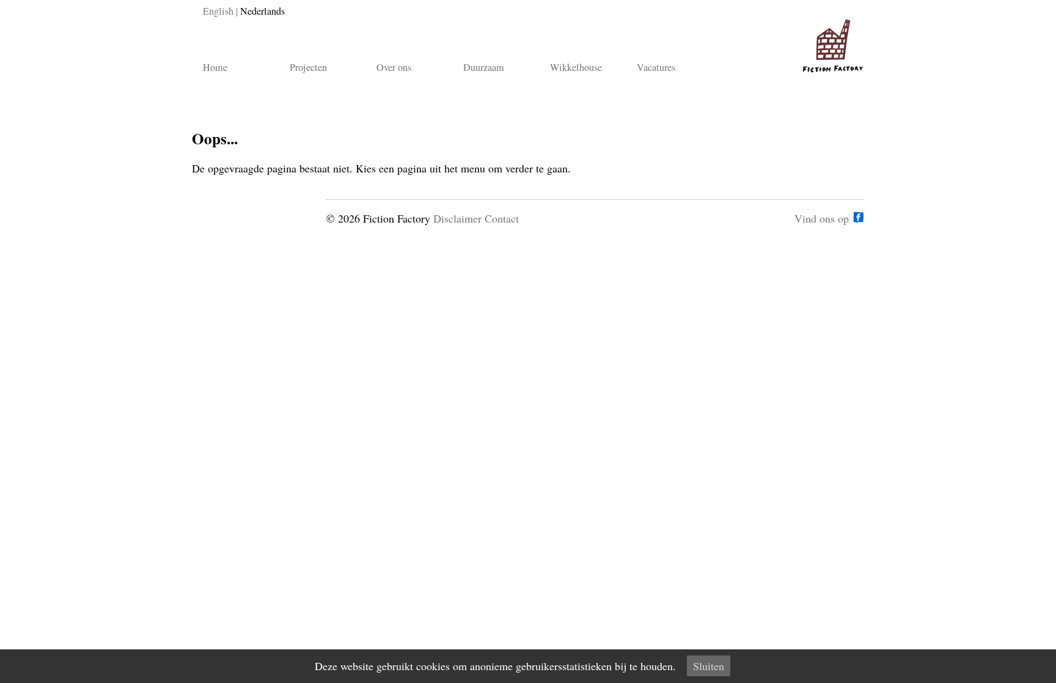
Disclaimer (457, 218)
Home (215, 67)
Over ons (393, 67)
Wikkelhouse (576, 67)
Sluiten (708, 666)
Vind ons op (821, 217)
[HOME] (830, 41)
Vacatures (656, 67)
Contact (502, 218)
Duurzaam (483, 67)
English (218, 11)
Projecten (308, 67)
